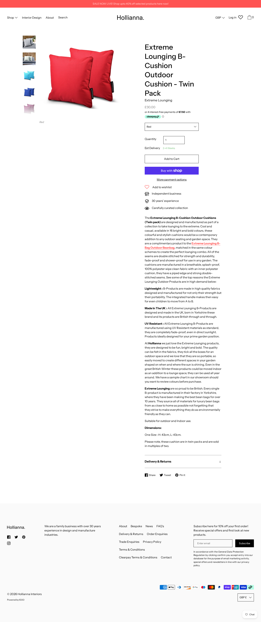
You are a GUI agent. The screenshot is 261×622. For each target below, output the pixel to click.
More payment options (172, 179)
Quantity (150, 139)
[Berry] (29, 109)
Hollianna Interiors (30, 594)
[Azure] (29, 92)
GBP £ (243, 597)
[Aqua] (29, 75)
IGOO (21, 599)
